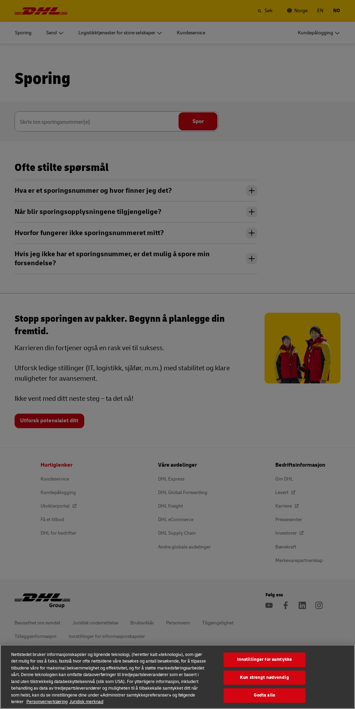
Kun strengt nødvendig (264, 677)
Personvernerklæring (47, 701)
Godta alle (264, 695)
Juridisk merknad (86, 701)
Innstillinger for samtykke (264, 659)
